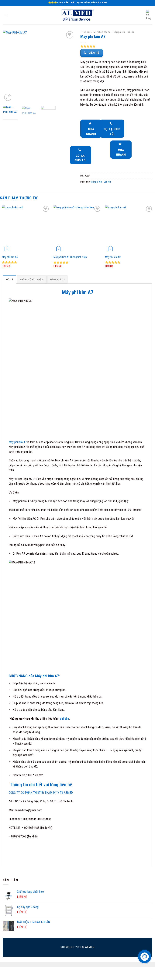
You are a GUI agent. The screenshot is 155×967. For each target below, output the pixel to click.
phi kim (64, 718)
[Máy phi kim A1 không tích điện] (77, 229)
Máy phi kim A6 (10, 257)
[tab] (9, 279)
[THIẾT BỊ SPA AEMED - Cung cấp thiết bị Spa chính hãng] (77, 15)
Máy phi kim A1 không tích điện (70, 257)
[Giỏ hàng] (149, 15)
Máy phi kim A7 (18, 442)
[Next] (68, 66)
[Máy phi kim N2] (129, 229)
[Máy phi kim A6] (26, 229)
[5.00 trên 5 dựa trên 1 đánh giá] (116, 46)
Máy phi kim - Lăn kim (124, 32)
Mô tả (9, 279)
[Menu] (5, 15)
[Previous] (9, 66)
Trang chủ (85, 32)
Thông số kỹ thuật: (32, 279)
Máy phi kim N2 (113, 257)
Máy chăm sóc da (102, 32)
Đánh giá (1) (57, 279)
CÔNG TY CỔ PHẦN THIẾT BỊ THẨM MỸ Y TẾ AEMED (41, 792)
